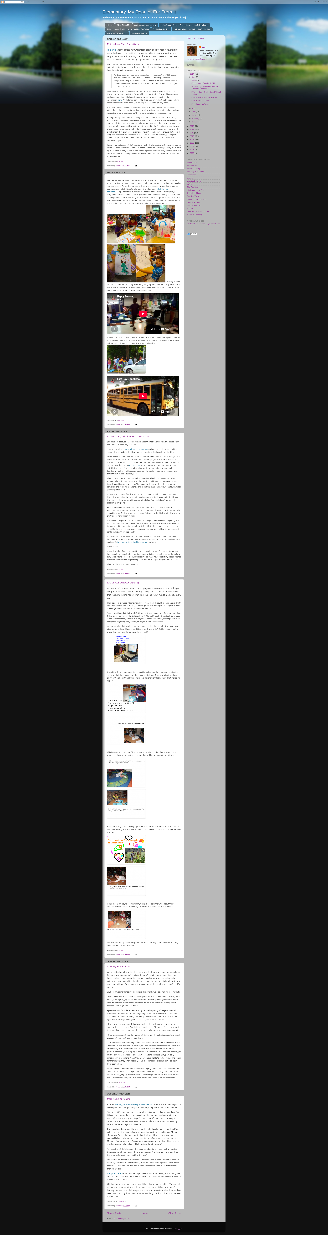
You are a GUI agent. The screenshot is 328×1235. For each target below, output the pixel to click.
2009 (192, 139)
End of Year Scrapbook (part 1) (123, 582)
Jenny (204, 47)
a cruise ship (134, 465)
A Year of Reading (194, 215)
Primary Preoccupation (196, 199)
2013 (192, 126)
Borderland (191, 175)
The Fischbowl (193, 187)
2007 (192, 146)
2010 (192, 136)
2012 (192, 129)
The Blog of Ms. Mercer (196, 172)
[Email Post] (136, 165)
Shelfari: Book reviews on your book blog (203, 224)
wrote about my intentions (136, 449)
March (195, 115)
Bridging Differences (195, 181)
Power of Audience (139, 33)
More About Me (123, 25)
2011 (192, 133)
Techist (190, 208)
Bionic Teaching (193, 169)
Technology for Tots (161, 29)
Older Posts (174, 1213)
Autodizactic (192, 163)
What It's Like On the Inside (198, 212)
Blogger (178, 1228)
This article (112, 49)
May (194, 108)
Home (110, 25)
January (195, 122)
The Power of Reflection (117, 33)
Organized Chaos (194, 193)
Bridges (190, 178)
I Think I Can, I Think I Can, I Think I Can (128, 436)
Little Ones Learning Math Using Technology (192, 29)
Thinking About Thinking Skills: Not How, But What (128, 29)
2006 (192, 150)
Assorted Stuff (192, 166)
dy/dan (190, 184)
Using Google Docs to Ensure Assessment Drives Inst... (184, 25)
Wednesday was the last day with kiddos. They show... (204, 88)
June (194, 80)
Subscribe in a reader (195, 38)
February (196, 119)
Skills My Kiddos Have (118, 966)
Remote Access (193, 202)
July (194, 77)
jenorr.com (120, 161)
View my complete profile (197, 59)
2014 (192, 74)
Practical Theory (193, 196)
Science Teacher (194, 205)
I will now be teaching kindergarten (132, 542)
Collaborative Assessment (145, 25)
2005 (192, 153)
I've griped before (114, 1173)
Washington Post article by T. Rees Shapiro (134, 1104)
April (194, 112)
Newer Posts (114, 1213)
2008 (192, 143)
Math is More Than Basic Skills (123, 44)
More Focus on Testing (118, 1099)
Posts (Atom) (123, 1219)
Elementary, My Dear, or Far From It (139, 11)
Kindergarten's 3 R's (195, 190)
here (120, 100)
